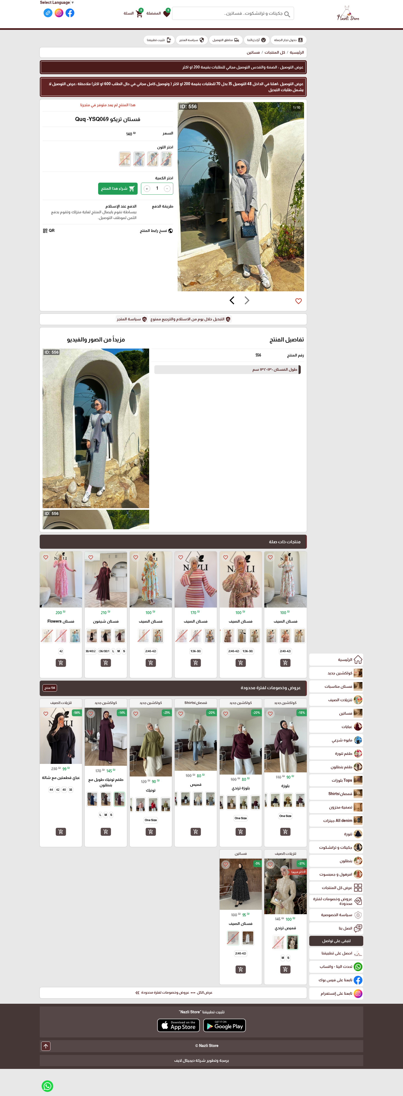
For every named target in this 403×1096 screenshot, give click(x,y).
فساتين (253, 52)
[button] (158, 13)
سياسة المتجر (192, 40)
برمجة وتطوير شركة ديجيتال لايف (201, 1060)
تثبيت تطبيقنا (159, 40)
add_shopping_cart (285, 663)
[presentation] (247, 301)
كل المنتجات (275, 52)
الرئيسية (297, 52)
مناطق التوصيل (225, 40)
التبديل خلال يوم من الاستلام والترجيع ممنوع (191, 319)
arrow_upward (45, 1046)
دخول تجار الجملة (288, 40)
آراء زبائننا (256, 40)
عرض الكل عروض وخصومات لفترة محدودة (173, 992)
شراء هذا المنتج (118, 188)
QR (48, 231)
